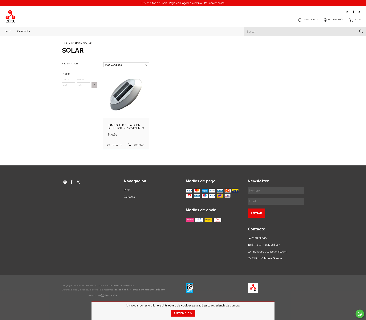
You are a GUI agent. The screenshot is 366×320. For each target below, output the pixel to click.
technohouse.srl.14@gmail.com (267, 251)
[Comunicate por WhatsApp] (360, 314)
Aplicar (94, 85)
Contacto (23, 31)
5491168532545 (257, 237)
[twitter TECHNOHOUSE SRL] (359, 12)
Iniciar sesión (336, 20)
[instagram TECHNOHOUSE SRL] (348, 12)
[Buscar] (361, 31)
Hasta (80, 79)
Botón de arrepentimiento (148, 289)
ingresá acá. (121, 289)
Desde (65, 79)
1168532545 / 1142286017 (264, 244)
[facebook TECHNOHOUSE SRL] (353, 12)
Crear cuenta (311, 20)
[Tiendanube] (103, 296)
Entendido (183, 313)
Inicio (7, 31)
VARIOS (75, 43)
